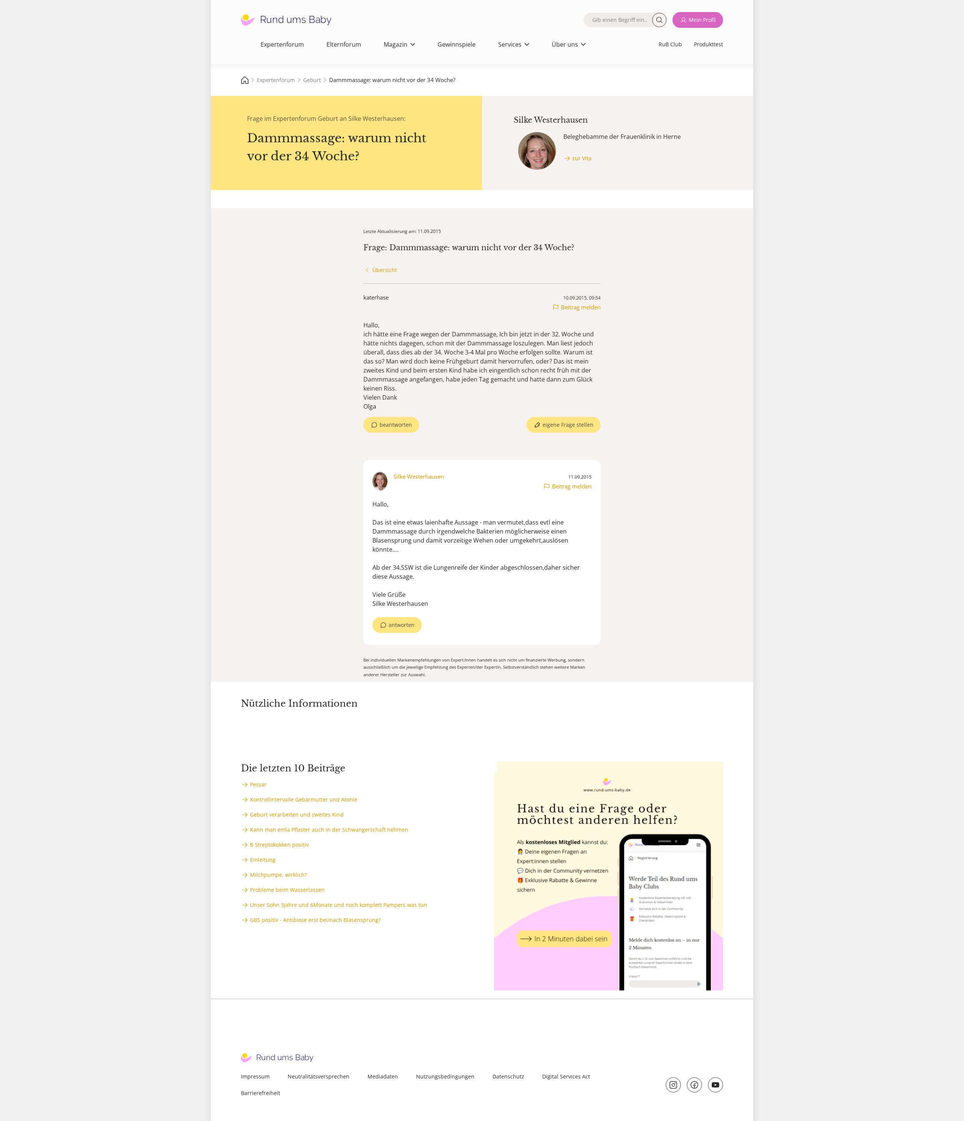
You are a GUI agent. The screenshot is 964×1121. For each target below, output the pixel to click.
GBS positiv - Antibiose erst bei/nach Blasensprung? (315, 919)
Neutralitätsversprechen (318, 1076)
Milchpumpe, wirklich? (278, 874)
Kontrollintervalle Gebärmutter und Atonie (303, 799)
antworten (402, 624)
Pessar (258, 784)
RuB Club (670, 44)
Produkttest (708, 44)
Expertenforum (282, 44)
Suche (659, 20)
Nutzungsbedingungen (445, 1076)
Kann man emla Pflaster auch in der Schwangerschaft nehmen (329, 829)
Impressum (255, 1076)
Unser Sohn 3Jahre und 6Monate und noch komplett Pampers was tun (338, 904)
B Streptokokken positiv (279, 844)
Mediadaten (383, 1076)
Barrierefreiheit (260, 1093)
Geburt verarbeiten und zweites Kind (297, 814)
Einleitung (263, 859)
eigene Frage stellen (568, 424)
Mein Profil (702, 19)
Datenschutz (508, 1076)
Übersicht (384, 270)
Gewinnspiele (457, 44)
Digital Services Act (566, 1076)
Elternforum (343, 44)
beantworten (396, 424)
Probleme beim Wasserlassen (287, 889)
